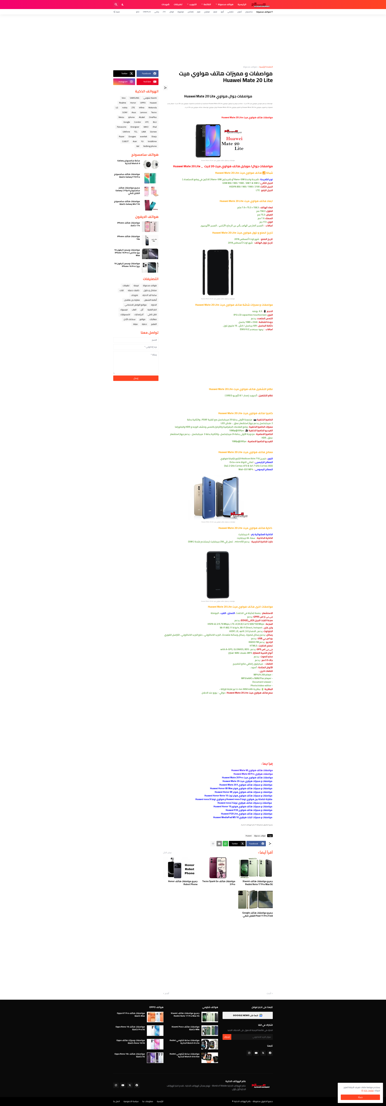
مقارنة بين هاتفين (132, 300)
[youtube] (256, 1053)
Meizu (121, 117)
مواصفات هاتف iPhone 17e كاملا (128, 224)
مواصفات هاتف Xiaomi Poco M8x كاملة (185, 1028)
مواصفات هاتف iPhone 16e (128, 237)
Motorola (153, 107)
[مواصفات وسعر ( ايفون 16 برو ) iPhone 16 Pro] (150, 267)
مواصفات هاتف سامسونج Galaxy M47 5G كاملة (127, 202)
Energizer (135, 127)
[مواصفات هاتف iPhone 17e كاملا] (150, 226)
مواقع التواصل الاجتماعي (136, 305)
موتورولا (180, 11)
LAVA (144, 132)
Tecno (154, 112)
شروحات (165, 4)
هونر (198, 11)
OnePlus (147, 11)
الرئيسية (242, 4)
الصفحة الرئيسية (266, 67)
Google (126, 122)
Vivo (124, 98)
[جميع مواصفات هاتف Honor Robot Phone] (180, 867)
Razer (121, 136)
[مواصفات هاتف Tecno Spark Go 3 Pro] (218, 867)
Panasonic (121, 127)
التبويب (193, 4)
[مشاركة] (165, 87)
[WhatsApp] (225, 843)
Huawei (249, 835)
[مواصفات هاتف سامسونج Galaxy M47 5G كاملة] (150, 205)
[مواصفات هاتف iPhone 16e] (150, 240)
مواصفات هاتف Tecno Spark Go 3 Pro (218, 883)
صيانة (135, 324)
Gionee (153, 132)
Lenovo (143, 112)
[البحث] (116, 4)
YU (142, 141)
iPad (155, 127)
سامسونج (249, 11)
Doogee (132, 136)
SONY (124, 112)
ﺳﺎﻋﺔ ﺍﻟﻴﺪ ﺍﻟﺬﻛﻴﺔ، (149, 295)
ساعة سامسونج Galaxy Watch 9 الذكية (128, 162)
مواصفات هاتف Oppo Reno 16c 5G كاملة (129, 1055)
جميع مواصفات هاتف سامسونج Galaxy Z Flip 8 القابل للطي (127, 190)
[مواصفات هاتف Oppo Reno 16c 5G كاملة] (155, 1057)
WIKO (146, 127)
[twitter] (263, 1053)
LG (117, 107)
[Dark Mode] (122, 4)
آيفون (239, 11)
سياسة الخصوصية (131, 1101)
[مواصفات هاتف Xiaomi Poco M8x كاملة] (209, 1030)
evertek (143, 136)
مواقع (142, 319)
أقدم (167, 993)
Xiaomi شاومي (150, 98)
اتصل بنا (116, 1101)
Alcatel (142, 117)
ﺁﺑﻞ (142, 310)
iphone (131, 117)
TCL (135, 132)
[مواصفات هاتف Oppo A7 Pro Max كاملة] (155, 1017)
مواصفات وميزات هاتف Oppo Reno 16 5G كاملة (130, 1041)
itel (137, 146)
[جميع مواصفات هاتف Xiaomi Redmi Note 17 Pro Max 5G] (255, 867)
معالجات (153, 319)
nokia (124, 107)
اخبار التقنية (152, 310)
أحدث (269, 993)
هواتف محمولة (225, 4)
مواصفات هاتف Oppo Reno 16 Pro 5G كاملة (130, 1028)
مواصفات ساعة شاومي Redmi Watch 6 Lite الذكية (184, 1041)
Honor (133, 103)
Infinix (141, 107)
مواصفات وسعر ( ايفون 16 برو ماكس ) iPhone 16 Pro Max (127, 253)
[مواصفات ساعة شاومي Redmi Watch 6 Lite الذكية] (209, 1044)
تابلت (122, 290)
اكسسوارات (125, 314)
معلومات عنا (147, 1101)
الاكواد (154, 305)
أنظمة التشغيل (150, 300)
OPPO (143, 103)
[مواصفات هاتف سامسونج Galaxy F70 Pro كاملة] (150, 178)
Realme (122, 103)
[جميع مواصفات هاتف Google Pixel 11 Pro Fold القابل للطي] (255, 899)
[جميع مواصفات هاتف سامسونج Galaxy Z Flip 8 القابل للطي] (150, 191)
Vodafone (152, 141)
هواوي (207, 11)
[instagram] (249, 1053)
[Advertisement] (193, 40)
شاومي (230, 11)
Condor (137, 122)
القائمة (207, 4)
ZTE (164, 11)
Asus (134, 112)
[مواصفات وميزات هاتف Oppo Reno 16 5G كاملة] (155, 1044)
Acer (135, 141)
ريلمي (156, 11)
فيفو (215, 11)
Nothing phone (150, 146)
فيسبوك (124, 310)
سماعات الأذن (129, 319)
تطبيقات (178, 4)
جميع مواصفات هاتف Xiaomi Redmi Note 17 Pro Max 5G (258, 883)
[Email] (219, 843)
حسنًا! (360, 1097)
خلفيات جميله (133, 290)
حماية (144, 324)
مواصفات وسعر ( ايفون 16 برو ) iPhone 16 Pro (127, 265)
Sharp (154, 136)
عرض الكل (167, 852)
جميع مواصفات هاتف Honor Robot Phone (183, 883)
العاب (134, 310)
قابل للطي (152, 314)
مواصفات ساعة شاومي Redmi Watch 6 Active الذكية (184, 1055)
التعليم (154, 324)
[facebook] (270, 1053)
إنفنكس (190, 11)
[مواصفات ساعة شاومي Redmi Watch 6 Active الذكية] (209, 1057)
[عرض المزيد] (213, 843)
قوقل (171, 11)
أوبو (222, 11)
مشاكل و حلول (150, 290)
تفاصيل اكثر (369, 1090)
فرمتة (136, 285)
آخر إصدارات (138, 314)
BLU (155, 122)
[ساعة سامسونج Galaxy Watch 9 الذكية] (150, 164)
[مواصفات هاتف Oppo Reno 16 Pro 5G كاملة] (155, 1030)
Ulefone (126, 132)
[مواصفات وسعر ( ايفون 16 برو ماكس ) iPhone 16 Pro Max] (150, 254)
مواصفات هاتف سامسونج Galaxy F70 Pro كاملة (127, 175)
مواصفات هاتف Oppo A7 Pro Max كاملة (131, 1014)
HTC (147, 122)
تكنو (137, 11)
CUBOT (125, 141)
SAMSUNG (134, 98)
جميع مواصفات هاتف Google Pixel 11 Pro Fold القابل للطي (257, 914)
